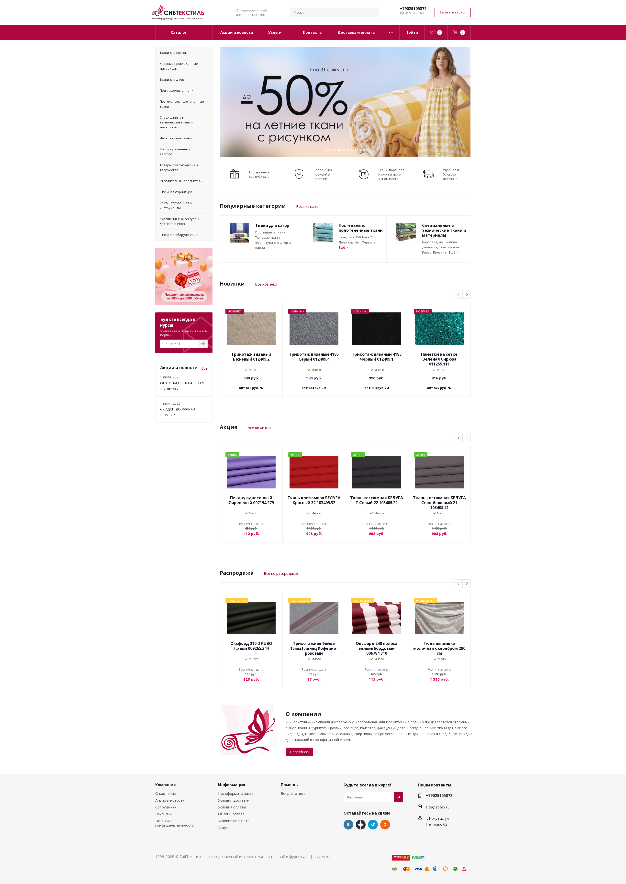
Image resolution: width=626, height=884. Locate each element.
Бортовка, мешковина (439, 242)
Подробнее (299, 752)
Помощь (289, 784)
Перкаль (368, 242)
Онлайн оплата (231, 813)
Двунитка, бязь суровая (440, 247)
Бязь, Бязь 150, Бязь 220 (357, 237)
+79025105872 (413, 8)
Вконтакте (348, 824)
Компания (165, 784)
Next (467, 294)
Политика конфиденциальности (174, 823)
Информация (231, 784)
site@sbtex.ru (437, 807)
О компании (165, 793)
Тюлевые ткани (267, 237)
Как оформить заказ (236, 793)
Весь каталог (307, 206)
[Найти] (373, 12)
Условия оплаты (232, 807)
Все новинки (266, 284)
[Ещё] (391, 32)
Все (204, 368)
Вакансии (163, 813)
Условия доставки (233, 800)
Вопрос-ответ (293, 793)
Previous (459, 294)
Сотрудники (166, 807)
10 (365, 150)
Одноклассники (385, 824)
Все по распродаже (281, 573)
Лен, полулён (349, 242)
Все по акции (259, 427)
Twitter (361, 824)
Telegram (373, 824)
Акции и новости (170, 800)
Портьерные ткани (270, 232)
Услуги (224, 827)
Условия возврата (233, 820)
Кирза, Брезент (434, 252)
